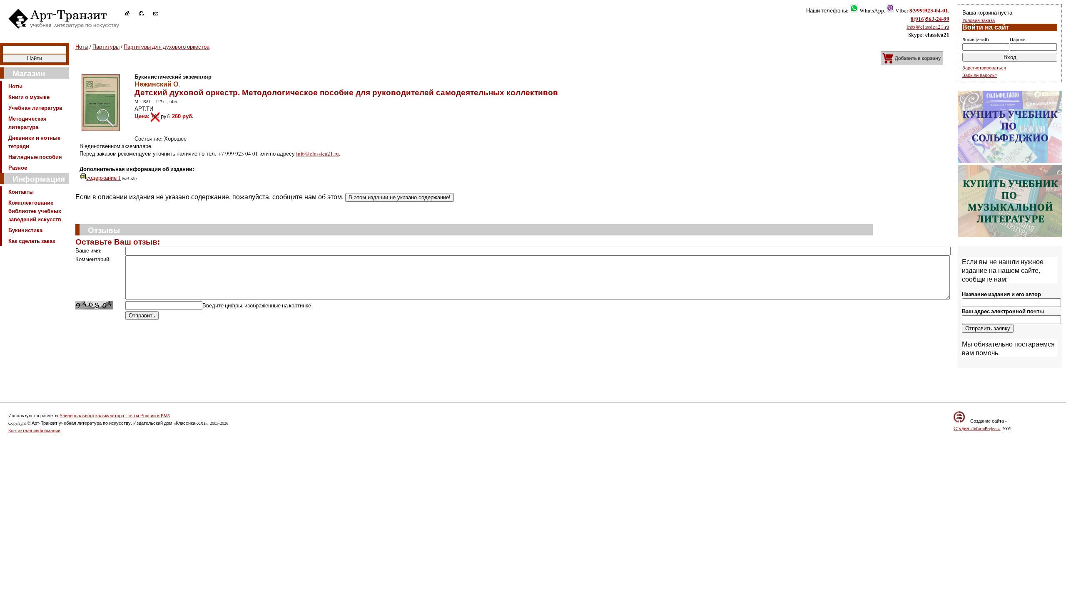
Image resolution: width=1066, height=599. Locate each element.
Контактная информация (34, 430)
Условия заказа (978, 20)
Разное (17, 167)
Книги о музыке (29, 97)
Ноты (15, 86)
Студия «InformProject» (977, 428)
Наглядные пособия (35, 157)
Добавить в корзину (912, 58)
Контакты (21, 192)
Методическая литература (27, 122)
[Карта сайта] (145, 13)
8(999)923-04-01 (928, 10)
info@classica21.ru (928, 26)
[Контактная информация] (160, 13)
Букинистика (25, 230)
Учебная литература (35, 108)
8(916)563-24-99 (930, 19)
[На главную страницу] (131, 13)
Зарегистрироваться (984, 68)
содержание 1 (103, 177)
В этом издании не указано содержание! (400, 197)
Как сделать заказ (31, 241)
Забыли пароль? (979, 75)
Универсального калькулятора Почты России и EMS (115, 415)
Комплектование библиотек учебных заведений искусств (34, 210)
